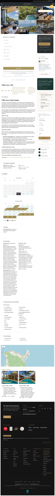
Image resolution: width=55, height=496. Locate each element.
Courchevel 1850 (26, 450)
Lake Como (15, 452)
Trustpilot (46, 58)
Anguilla (4, 454)
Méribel (24, 452)
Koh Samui (23, 167)
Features (7, 241)
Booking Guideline (18, 481)
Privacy (33, 481)
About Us (45, 463)
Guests (40, 133)
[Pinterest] (45, 408)
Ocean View (19, 91)
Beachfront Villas (6, 387)
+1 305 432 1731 (44, 152)
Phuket (34, 450)
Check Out (41, 128)
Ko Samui (27, 167)
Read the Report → (47, 442)
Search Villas (44, 137)
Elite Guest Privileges (47, 459)
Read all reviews (44, 74)
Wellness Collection (21, 92)
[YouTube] (51, 408)
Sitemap (38, 481)
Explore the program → (43, 87)
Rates (6, 227)
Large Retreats (11, 391)
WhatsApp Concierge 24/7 (44, 47)
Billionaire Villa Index (47, 473)
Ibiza (14, 462)
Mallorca (15, 465)
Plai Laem (22, 165)
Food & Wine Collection (20, 88)
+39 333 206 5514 (44, 155)
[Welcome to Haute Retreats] (51, 6)
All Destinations (46, 450)
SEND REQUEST (18, 68)
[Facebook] (39, 408)
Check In (40, 123)
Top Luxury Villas (46, 456)
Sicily (14, 454)
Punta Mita (25, 462)
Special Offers (46, 461)
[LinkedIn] (48, 408)
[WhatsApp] (42, 408)
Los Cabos (25, 458)
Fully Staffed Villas (28, 396)
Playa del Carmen (26, 464)
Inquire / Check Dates (44, 43)
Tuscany (15, 450)
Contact (44, 474)
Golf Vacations (15, 90)
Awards (44, 467)
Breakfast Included (7, 393)
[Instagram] (39, 411)
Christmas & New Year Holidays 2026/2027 (32, 90)
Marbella (15, 464)
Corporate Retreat (12, 388)
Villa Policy (7, 336)
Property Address (9, 163)
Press (44, 465)
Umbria (14, 458)
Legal (30, 481)
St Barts (4, 452)
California (35, 460)
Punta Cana (5, 458)
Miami (34, 458)
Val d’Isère (25, 454)
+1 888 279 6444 (44, 149)
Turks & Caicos (6, 450)
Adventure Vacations (16, 87)
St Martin (5, 456)
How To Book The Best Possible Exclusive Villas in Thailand (19, 157)
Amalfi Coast (15, 456)
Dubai (34, 454)
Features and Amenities (11, 302)
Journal (44, 471)
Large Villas (12, 392)
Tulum (24, 460)
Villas (16, 92)
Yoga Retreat (15, 93)
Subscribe (7, 416)
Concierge (45, 458)
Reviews (45, 469)
